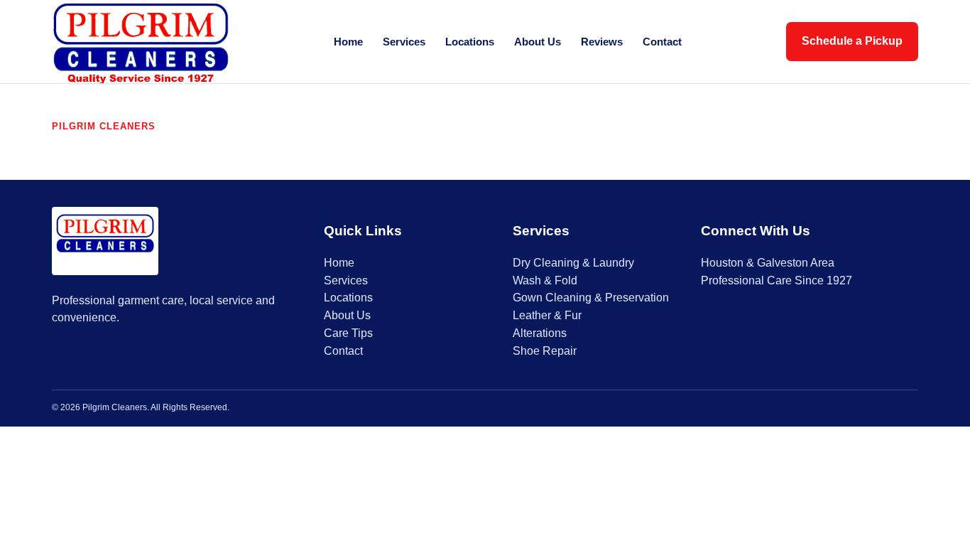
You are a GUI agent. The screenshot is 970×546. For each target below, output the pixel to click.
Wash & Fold (545, 280)
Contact (662, 42)
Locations (469, 42)
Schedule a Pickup (852, 41)
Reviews (602, 42)
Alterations (540, 333)
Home (348, 42)
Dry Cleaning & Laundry (573, 263)
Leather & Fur (547, 315)
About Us (537, 42)
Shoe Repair (545, 351)
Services (404, 42)
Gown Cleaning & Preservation (591, 297)
